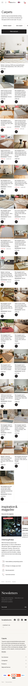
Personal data (9, 682)
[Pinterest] (22, 620)
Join (25, 607)
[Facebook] (15, 620)
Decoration (8, 581)
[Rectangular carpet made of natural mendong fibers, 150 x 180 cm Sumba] (2, 221)
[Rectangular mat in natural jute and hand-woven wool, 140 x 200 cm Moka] (16, 404)
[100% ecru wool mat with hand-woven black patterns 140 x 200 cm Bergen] (2, 406)
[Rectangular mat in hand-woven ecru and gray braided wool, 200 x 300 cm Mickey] (16, 190)
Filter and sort (14, 31)
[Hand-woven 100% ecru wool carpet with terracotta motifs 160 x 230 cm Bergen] (16, 314)
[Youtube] (26, 620)
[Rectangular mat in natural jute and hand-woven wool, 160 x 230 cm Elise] (2, 130)
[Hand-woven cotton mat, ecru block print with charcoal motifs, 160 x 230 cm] (2, 101)
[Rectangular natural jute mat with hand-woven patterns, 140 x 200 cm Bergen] (16, 466)
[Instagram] (18, 620)
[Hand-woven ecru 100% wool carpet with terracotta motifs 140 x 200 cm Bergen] (2, 161)
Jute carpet (19, 25)
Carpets (14, 581)
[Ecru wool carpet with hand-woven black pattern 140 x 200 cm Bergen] (16, 221)
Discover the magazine (7, 513)
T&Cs (2, 682)
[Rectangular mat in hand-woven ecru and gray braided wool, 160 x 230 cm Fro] (2, 191)
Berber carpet (7, 25)
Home (2, 581)
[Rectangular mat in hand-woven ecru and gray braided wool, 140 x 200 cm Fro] (16, 283)
